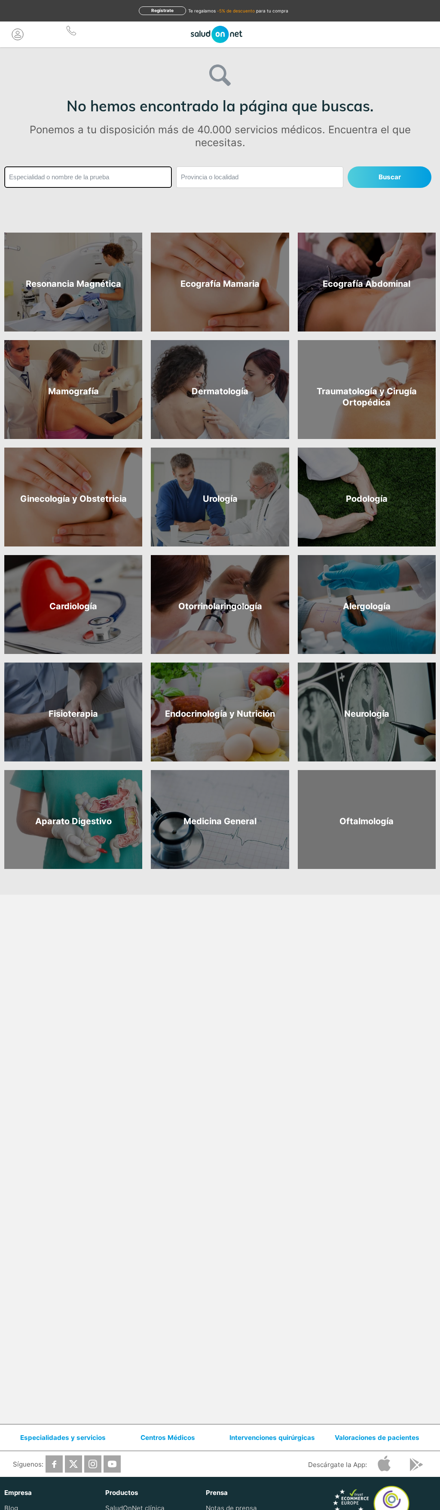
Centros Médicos (168, 1437)
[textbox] (88, 177)
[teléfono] (71, 32)
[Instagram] (92, 1464)
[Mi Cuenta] (17, 34)
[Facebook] (54, 1464)
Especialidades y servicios (63, 1437)
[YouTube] (112, 1464)
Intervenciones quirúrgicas (272, 1437)
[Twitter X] (73, 1464)
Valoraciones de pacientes (377, 1437)
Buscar (390, 177)
